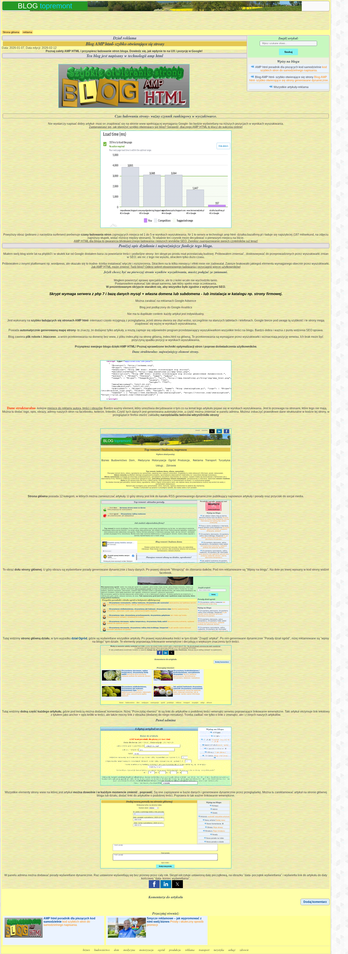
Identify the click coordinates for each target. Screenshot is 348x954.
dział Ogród (79, 638)
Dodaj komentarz (315, 901)
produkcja (175, 950)
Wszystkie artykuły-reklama (291, 87)
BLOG (45, 6)
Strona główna (11, 32)
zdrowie (244, 950)
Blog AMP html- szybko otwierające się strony (284, 77)
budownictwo (102, 950)
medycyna (129, 950)
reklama (27, 32)
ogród (161, 950)
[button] (154, 884)
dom (116, 950)
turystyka (219, 950)
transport (204, 950)
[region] (166, 21)
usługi (231, 950)
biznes (86, 950)
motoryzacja (146, 950)
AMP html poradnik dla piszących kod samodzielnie (288, 67)
